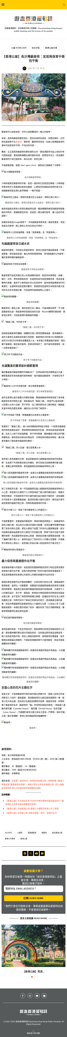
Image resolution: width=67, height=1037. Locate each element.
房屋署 (15, 781)
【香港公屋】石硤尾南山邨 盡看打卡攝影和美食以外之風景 (32, 808)
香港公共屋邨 (10, 839)
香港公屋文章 (51, 48)
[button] (4, 951)
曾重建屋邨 (32, 833)
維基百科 (24, 781)
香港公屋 (23, 839)
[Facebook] (24, 853)
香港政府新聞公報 (38, 781)
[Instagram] (30, 853)
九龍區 (19, 833)
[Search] (63, 4)
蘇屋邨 (44, 833)
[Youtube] (36, 853)
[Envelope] (42, 853)
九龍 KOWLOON (18, 48)
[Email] (44, 995)
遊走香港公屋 (57, 833)
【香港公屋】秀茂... (33, 971)
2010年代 (8, 833)
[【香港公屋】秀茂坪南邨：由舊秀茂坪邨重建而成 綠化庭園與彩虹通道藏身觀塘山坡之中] (33, 946)
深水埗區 (36, 48)
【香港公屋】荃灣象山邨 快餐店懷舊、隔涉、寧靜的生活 (31, 813)
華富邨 (19, 142)
